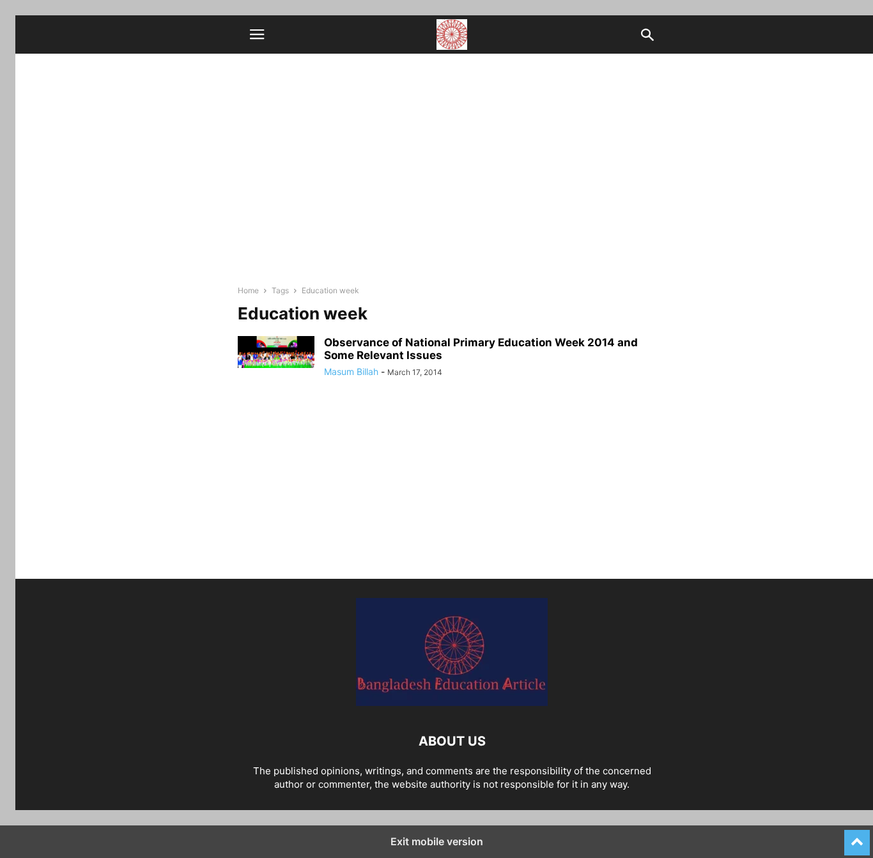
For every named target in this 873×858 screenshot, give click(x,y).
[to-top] (857, 837)
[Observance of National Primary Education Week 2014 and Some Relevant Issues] (276, 352)
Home (248, 290)
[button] (257, 34)
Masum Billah (351, 371)
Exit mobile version (436, 841)
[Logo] (452, 702)
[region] (452, 489)
